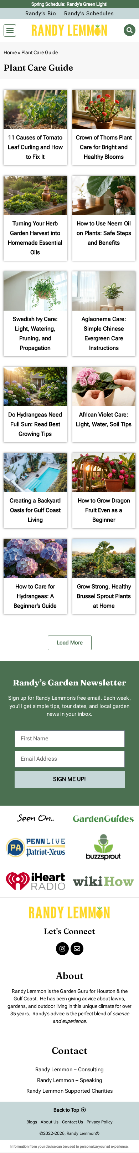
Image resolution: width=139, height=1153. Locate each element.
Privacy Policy (100, 1121)
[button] (10, 30)
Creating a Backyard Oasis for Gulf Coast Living (35, 510)
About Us (49, 1121)
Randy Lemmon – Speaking (69, 1080)
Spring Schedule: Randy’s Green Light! (69, 4)
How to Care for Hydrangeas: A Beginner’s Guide (35, 596)
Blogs (31, 1121)
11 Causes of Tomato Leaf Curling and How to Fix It (35, 147)
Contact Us (72, 1121)
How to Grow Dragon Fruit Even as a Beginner (104, 510)
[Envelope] (77, 948)
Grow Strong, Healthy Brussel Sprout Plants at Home (104, 596)
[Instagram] (62, 948)
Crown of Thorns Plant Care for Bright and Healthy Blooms (104, 147)
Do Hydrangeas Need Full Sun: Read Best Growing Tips (35, 424)
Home (10, 52)
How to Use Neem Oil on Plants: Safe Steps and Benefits (104, 233)
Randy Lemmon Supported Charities (69, 1091)
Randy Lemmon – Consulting (69, 1069)
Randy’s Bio (40, 13)
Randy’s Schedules (89, 13)
